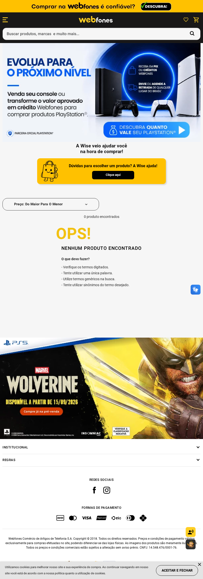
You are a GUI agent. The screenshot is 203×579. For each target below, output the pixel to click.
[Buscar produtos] (193, 34)
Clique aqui (113, 175)
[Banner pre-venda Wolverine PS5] (101, 388)
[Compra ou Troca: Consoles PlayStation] (101, 93)
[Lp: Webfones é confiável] (101, 6)
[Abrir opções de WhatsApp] (191, 544)
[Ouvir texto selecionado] (191, 532)
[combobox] (101, 34)
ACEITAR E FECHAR (177, 570)
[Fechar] (200, 565)
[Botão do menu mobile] (5, 19)
